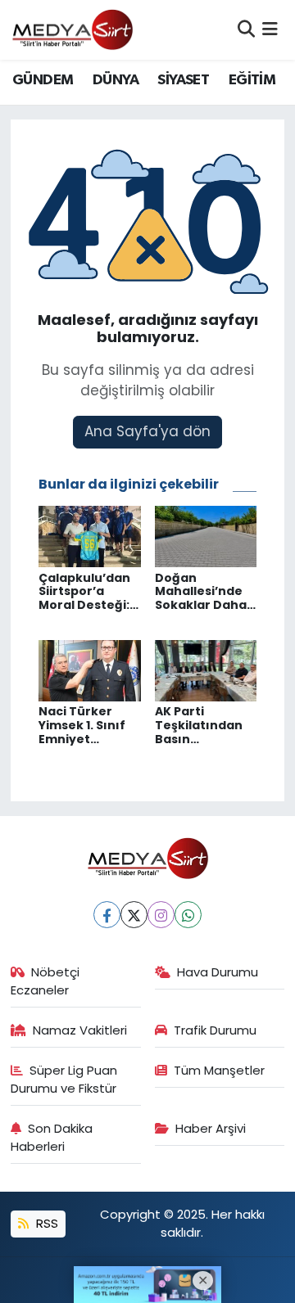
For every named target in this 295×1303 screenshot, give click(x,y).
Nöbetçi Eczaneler (45, 981)
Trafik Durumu (215, 1030)
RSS (45, 1223)
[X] (134, 914)
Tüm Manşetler (219, 1070)
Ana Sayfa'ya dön (147, 431)
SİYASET (183, 80)
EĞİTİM (252, 80)
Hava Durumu (217, 972)
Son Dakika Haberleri (52, 1137)
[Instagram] (161, 914)
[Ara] (246, 29)
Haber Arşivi (210, 1128)
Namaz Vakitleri (80, 1030)
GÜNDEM (42, 80)
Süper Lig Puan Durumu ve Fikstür (64, 1079)
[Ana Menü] (270, 29)
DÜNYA (115, 80)
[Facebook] (106, 914)
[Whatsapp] (188, 914)
